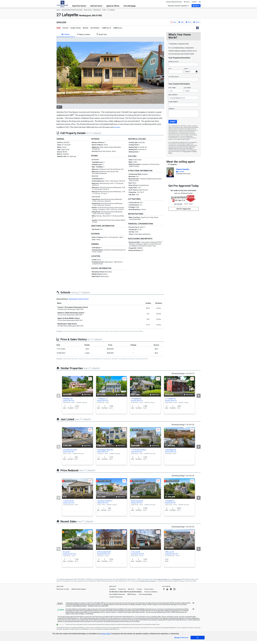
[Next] (199, 396)
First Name (172, 87)
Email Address (173, 94)
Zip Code (173, 76)
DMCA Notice (131, 594)
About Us (187, 2)
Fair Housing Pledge (145, 594)
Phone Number (173, 101)
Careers (194, 2)
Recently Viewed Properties (178, 6)
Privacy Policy (148, 589)
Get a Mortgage (129, 6)
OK (197, 637)
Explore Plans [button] (156, 624)
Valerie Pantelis (182, 169)
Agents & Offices (112, 6)
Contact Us (122, 589)
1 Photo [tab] (66, 34)
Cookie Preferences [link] (115, 597)
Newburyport (177, 579)
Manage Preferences (181, 637)
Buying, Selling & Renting (174, 2)
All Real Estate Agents (78, 589)
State (186, 68)
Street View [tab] (102, 34)
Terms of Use (186, 151)
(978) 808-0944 (181, 173)
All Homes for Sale (63, 589)
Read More (116, 127)
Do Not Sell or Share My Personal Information (125, 592)
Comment (171, 108)
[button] (196, 5)
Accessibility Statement (117, 594)
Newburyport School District (79, 299)
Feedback (112, 589)
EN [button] (200, 2)
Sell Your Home (96, 6)
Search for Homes (79, 6)
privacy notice (106, 634)
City (170, 68)
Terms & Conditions (150, 592)
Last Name (187, 87)
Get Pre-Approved (183, 209)
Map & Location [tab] (84, 34)
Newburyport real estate (148, 581)
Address (173, 61)
